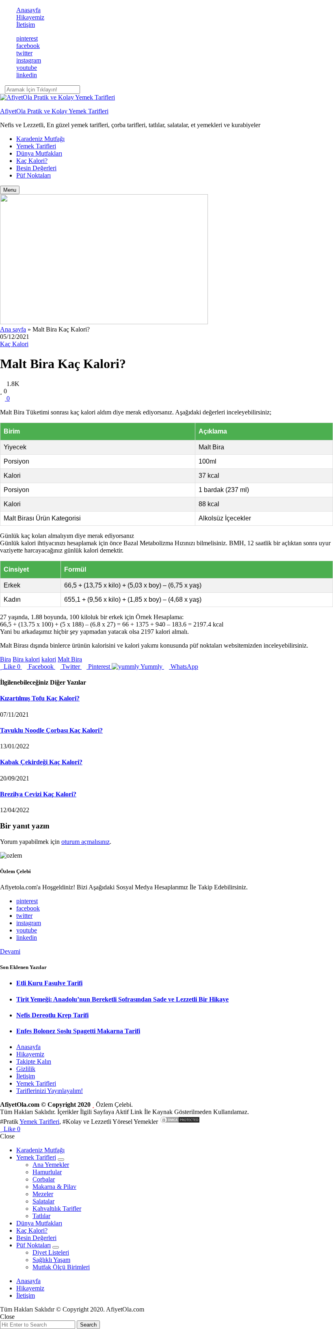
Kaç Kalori (14, 343)
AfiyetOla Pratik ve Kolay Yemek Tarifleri (54, 111)
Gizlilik (25, 1068)
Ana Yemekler (50, 1164)
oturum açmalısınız (85, 841)
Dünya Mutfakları (39, 153)
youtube (26, 67)
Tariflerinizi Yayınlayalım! (49, 1090)
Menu (9, 190)
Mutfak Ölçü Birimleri (61, 1267)
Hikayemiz (30, 17)
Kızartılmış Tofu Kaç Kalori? (40, 698)
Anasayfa (28, 10)
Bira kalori (26, 659)
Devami (10, 951)
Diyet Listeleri (50, 1252)
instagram (28, 60)
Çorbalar (43, 1179)
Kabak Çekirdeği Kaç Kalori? (41, 762)
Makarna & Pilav (54, 1186)
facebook (28, 45)
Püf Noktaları (33, 175)
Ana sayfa (13, 329)
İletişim (25, 24)
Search (88, 1325)
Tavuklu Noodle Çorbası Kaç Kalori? (51, 730)
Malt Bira (70, 659)
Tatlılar (41, 1215)
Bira (5, 659)
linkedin (26, 75)
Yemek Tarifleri (36, 146)
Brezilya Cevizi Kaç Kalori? (38, 794)
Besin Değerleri (36, 168)
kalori (48, 659)
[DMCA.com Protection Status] (180, 1121)
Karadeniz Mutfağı (40, 138)
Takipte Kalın (33, 1061)
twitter (24, 53)
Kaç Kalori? (32, 160)
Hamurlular (47, 1172)
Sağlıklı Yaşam (51, 1259)
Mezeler (42, 1193)
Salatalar (43, 1201)
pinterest (27, 38)
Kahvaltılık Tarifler (56, 1208)
